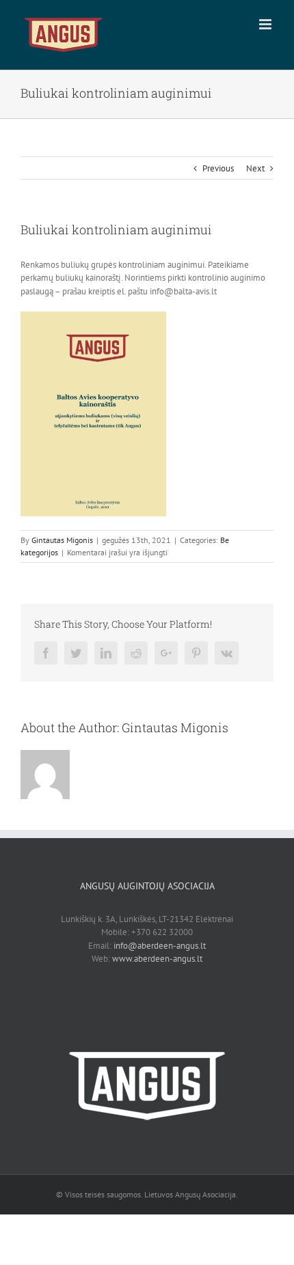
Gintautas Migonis (62, 540)
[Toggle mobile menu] (266, 24)
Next (255, 168)
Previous (218, 168)
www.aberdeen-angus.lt (157, 958)
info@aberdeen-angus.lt (159, 945)
